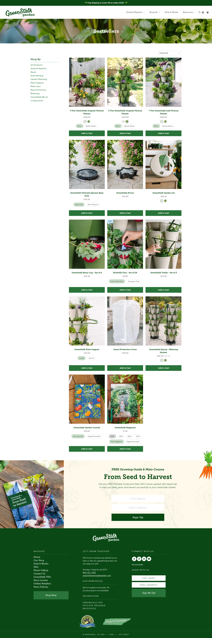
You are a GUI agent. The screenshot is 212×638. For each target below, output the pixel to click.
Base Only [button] (79, 204)
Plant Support (37, 83)
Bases (33, 72)
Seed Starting (37, 75)
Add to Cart (86, 133)
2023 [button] (138, 436)
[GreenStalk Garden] (20, 12)
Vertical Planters (38, 68)
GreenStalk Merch (39, 97)
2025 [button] (121, 436)
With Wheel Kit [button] (93, 204)
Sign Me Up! (148, 593)
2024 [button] (129, 436)
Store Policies (41, 587)
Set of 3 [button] (91, 358)
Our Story (39, 560)
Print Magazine (116, 441)
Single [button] (81, 358)
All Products (36, 65)
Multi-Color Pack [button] (117, 281)
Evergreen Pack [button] (133, 281)
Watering (35, 93)
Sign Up (138, 517)
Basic (79, 126)
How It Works (41, 563)
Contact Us (39, 573)
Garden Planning (39, 79)
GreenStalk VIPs (42, 577)
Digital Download (132, 441)
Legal (111, 634)
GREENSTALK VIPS (93, 602)
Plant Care (36, 86)
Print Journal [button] (78, 436)
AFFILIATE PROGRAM (94, 605)
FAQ (36, 567)
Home (37, 557)
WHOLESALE (89, 608)
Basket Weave (91, 126)
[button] (85, 121)
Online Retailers (42, 583)
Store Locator (41, 580)
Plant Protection (38, 90)
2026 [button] (112, 436)
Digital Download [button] (94, 436)
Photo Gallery (41, 570)
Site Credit (124, 634)
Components (37, 100)
